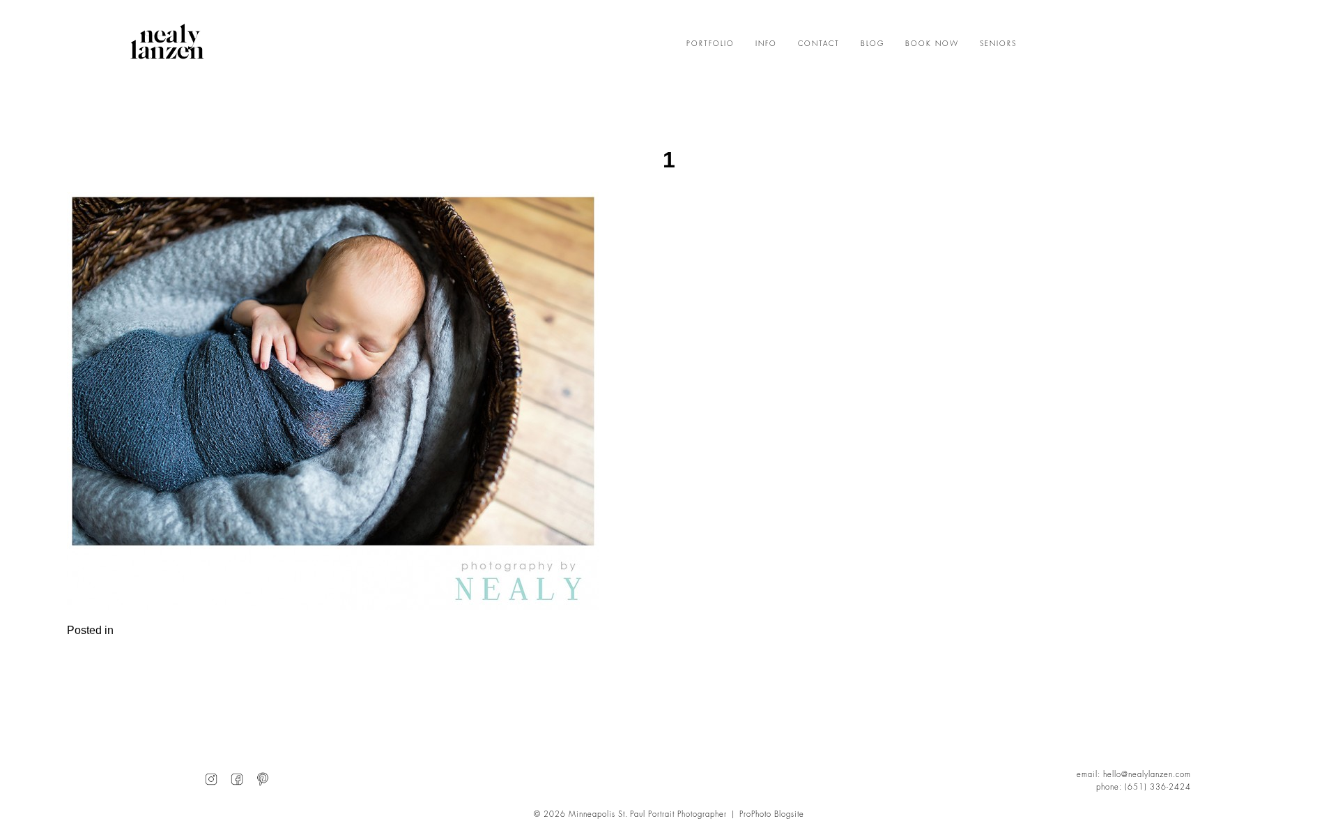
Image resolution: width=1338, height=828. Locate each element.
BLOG (872, 43)
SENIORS (998, 43)
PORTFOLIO (710, 43)
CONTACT (819, 43)
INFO (766, 43)
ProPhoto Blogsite (771, 814)
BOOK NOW (932, 43)
